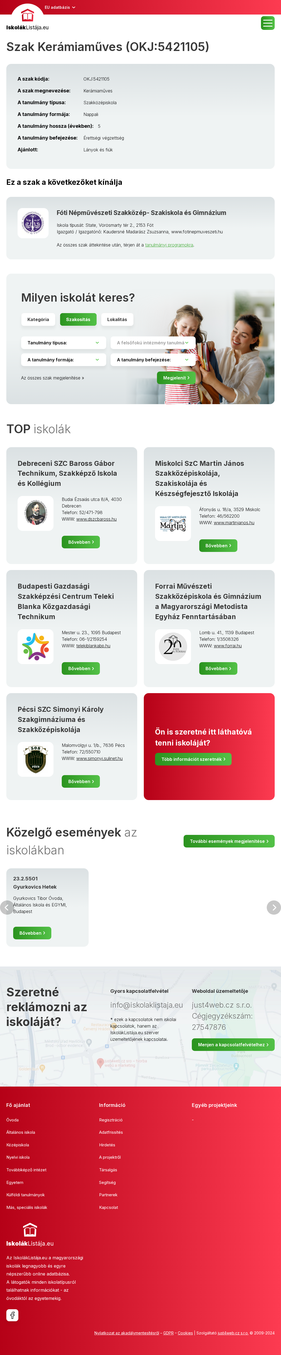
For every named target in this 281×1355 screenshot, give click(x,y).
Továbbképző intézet (26, 1169)
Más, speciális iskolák (26, 1207)
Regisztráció (111, 1119)
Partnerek (108, 1194)
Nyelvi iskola (18, 1157)
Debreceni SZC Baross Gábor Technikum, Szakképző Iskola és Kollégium (67, 473)
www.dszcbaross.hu (96, 519)
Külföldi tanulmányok (25, 1194)
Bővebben (79, 542)
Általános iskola (20, 1132)
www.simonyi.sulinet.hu (99, 758)
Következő (274, 907)
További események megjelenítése (227, 841)
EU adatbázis (57, 7)
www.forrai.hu (228, 645)
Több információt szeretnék (191, 759)
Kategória (38, 319)
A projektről (110, 1157)
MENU (268, 23)
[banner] (27, 18)
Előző (7, 907)
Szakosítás (78, 319)
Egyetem (14, 1182)
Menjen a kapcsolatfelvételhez (231, 1044)
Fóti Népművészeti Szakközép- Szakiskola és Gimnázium (141, 212)
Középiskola (17, 1144)
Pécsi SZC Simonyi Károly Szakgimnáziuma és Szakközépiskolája (61, 719)
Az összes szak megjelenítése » (52, 378)
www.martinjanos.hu (234, 522)
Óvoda (12, 1119)
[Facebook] (12, 1315)
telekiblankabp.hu (93, 645)
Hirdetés (107, 1144)
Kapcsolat (108, 1207)
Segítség (107, 1182)
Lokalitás (117, 319)
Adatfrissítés (111, 1132)
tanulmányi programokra (169, 245)
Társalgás (108, 1169)
